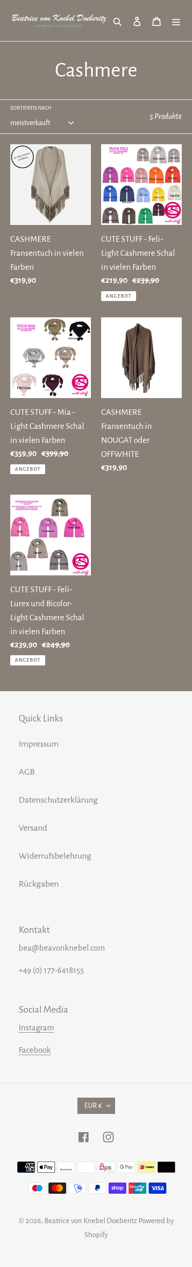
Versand (33, 828)
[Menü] (176, 20)
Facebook (35, 1050)
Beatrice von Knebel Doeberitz (90, 1221)
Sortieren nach (30, 108)
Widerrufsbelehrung (55, 856)
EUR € (93, 1105)
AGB (27, 772)
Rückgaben (39, 884)
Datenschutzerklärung (58, 800)
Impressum (39, 744)
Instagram (36, 1027)
